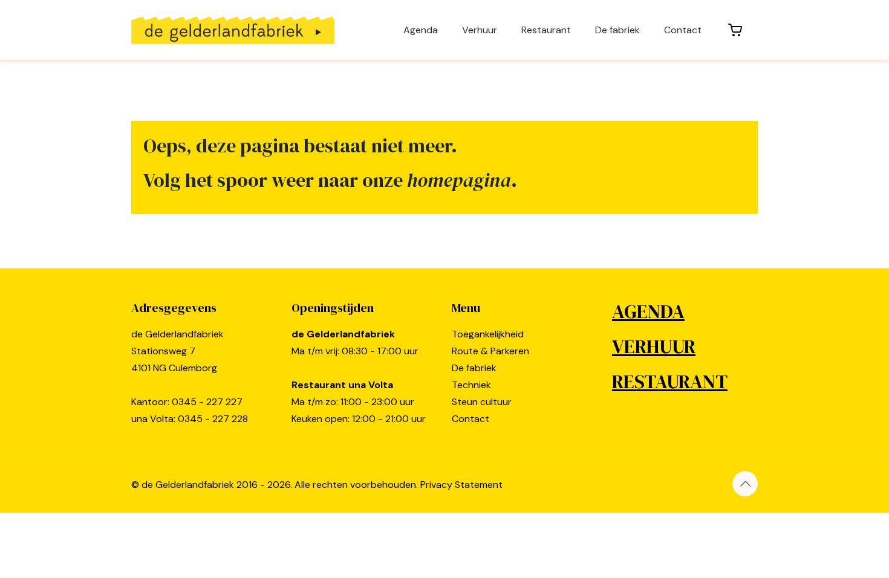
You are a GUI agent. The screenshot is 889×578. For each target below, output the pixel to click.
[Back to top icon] (745, 483)
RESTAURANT (670, 381)
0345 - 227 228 (213, 418)
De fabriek (474, 368)
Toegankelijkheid (488, 334)
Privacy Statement (461, 484)
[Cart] (736, 30)
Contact (470, 418)
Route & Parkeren (490, 351)
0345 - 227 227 (207, 401)
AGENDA (648, 311)
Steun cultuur (482, 401)
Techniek (471, 384)
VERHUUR (653, 346)
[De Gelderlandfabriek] (232, 30)
